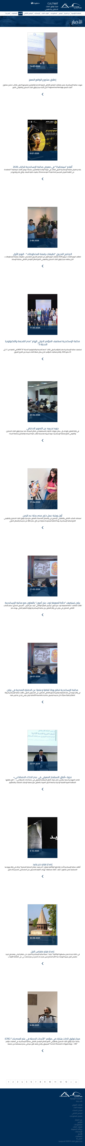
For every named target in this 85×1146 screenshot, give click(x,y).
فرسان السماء (77, 1110)
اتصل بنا (8, 13)
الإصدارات (37, 13)
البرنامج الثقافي (28, 13)
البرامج (61, 13)
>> (76, 1081)
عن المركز (67, 13)
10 (50, 1081)
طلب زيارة (79, 1101)
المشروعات (53, 13)
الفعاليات (14, 13)
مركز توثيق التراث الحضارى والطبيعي (51, 8)
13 (66, 1081)
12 (61, 1081)
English (36, 3)
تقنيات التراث (45, 13)
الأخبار (20, 13)
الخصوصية (61, 1141)
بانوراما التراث (77, 1107)
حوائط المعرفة (76, 1129)
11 (55, 1081)
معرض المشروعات (76, 1116)
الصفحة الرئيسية (76, 13)
